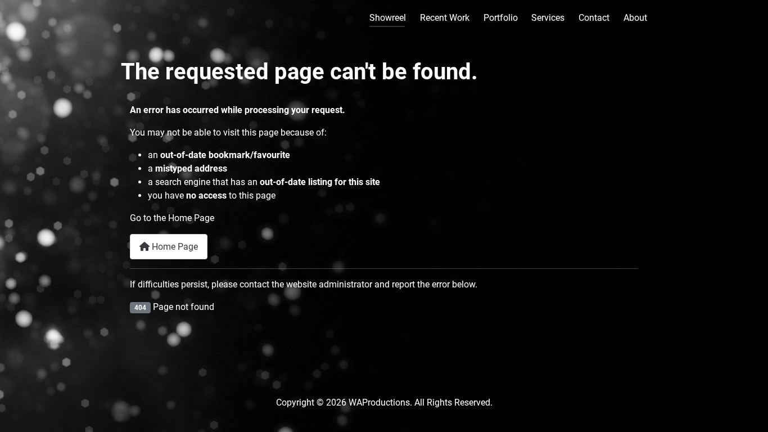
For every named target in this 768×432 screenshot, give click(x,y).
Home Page (174, 246)
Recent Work (444, 17)
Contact (594, 17)
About (635, 17)
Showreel (387, 17)
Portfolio (501, 17)
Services (547, 17)
